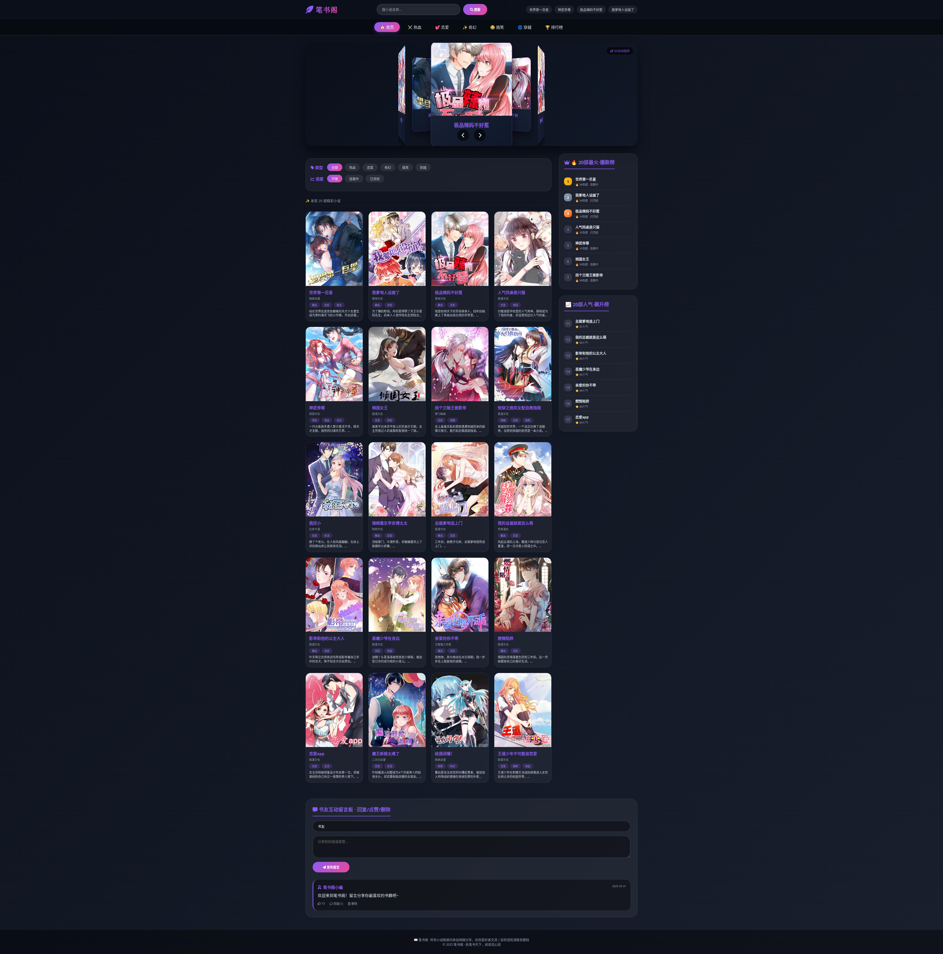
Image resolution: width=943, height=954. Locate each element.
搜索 (476, 9)
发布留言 (332, 867)
